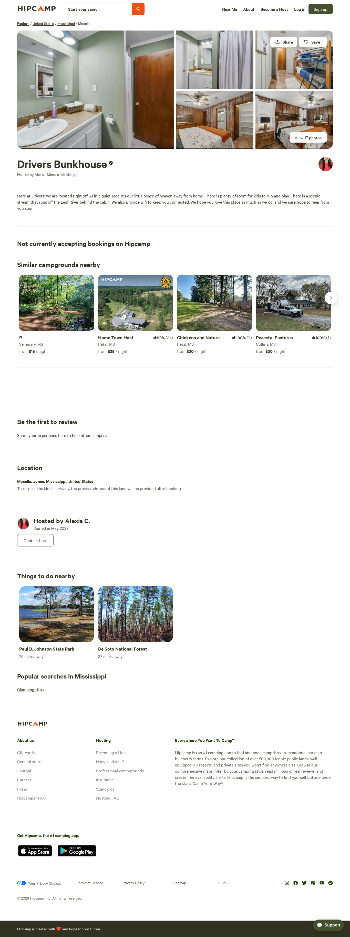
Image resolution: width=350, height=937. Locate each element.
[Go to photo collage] (95, 90)
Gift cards (26, 752)
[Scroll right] (331, 298)
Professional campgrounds (120, 770)
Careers (24, 779)
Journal (24, 770)
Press (22, 789)
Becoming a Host (111, 752)
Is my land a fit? (110, 761)
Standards (105, 789)
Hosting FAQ (107, 798)
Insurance (105, 779)
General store (29, 761)
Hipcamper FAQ (31, 798)
